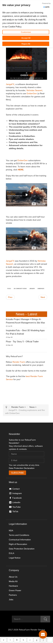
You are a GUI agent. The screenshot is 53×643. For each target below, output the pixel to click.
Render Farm (19, 362)
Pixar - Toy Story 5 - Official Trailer (22, 341)
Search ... (7, 619)
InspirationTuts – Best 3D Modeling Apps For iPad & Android (25, 332)
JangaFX (10, 84)
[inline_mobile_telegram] (10, 640)
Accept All (25, 38)
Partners (13, 595)
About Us (13, 577)
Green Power (15, 590)
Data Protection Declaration (21, 468)
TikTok (15, 511)
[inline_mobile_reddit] (43, 640)
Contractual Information (20, 539)
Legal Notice (14, 558)
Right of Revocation (18, 544)
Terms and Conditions (19, 535)
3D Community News (20, 288)
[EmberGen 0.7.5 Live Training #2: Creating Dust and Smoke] (38, 248)
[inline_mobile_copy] (50, 640)
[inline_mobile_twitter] (30, 640)
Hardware (13, 586)
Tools (9, 288)
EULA (11, 553)
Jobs (11, 599)
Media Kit (13, 581)
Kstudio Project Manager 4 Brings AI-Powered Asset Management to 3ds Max (25, 321)
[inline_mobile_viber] (17, 640)
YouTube (16, 507)
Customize (26, 32)
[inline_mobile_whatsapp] (4, 640)
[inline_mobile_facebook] (23, 640)
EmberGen (32, 93)
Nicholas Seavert (34, 90)
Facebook (17, 498)
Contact (16, 489)
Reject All (25, 44)
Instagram (17, 493)
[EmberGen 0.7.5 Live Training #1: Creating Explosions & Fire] (38, 203)
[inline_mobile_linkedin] (37, 640)
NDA (11, 530)
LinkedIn (16, 502)
